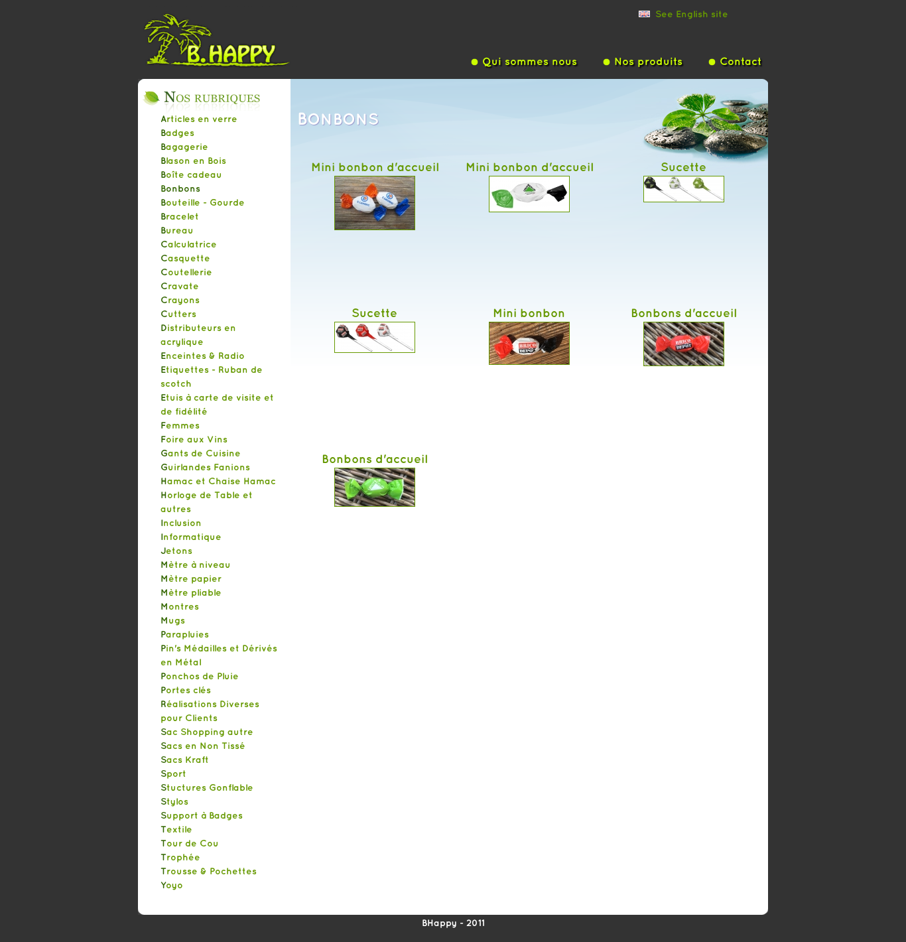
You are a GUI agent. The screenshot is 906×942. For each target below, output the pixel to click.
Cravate (180, 286)
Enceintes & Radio (203, 355)
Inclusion (181, 522)
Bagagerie (184, 146)
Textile (176, 829)
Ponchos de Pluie (200, 676)
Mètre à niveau (196, 564)
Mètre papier (191, 578)
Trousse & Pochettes (209, 871)
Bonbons (180, 188)
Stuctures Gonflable (207, 787)
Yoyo (172, 885)
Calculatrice (189, 244)
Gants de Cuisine (201, 453)
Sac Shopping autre (207, 731)
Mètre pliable (191, 592)
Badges (177, 132)
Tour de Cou (190, 843)
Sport (173, 773)
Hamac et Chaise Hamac (218, 481)
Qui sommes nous (529, 61)
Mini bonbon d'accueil (374, 166)
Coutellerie (186, 272)
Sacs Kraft (185, 759)
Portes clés (186, 690)
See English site (691, 13)
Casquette (185, 258)
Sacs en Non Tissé (203, 745)
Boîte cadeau (191, 174)
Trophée (180, 857)
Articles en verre (199, 118)
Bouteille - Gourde (203, 202)
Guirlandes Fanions (205, 467)
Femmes (180, 425)
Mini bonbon (529, 312)
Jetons (176, 550)
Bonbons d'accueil (683, 312)
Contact (740, 61)
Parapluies (185, 634)
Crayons (180, 300)
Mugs (173, 620)
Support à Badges (202, 815)
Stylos (174, 801)
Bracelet (180, 216)
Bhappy (237, 39)
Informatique (191, 536)
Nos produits (648, 61)
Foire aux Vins (194, 439)
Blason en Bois (193, 160)
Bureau (177, 230)
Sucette (683, 166)
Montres (180, 606)
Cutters (178, 313)
